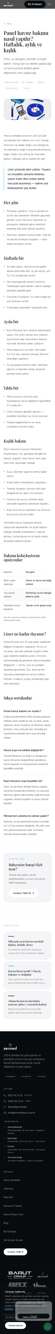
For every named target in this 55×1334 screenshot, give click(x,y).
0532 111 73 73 (20, 1095)
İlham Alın (8, 1197)
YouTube (42, 1076)
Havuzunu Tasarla (13, 1205)
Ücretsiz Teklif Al (22, 893)
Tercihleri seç (11, 1317)
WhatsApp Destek (17, 1107)
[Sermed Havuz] (42, 1275)
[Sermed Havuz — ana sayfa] (8, 4)
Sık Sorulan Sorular (13, 1240)
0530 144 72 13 (19, 1101)
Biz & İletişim (35, 4)
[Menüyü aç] (49, 4)
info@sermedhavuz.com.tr (21, 1112)
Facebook (26, 1076)
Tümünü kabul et (15, 1325)
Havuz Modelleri (12, 1180)
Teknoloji (8, 1188)
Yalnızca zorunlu (29, 1317)
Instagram (10, 1076)
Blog (9, 23)
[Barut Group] (20, 1275)
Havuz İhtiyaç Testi (13, 1214)
